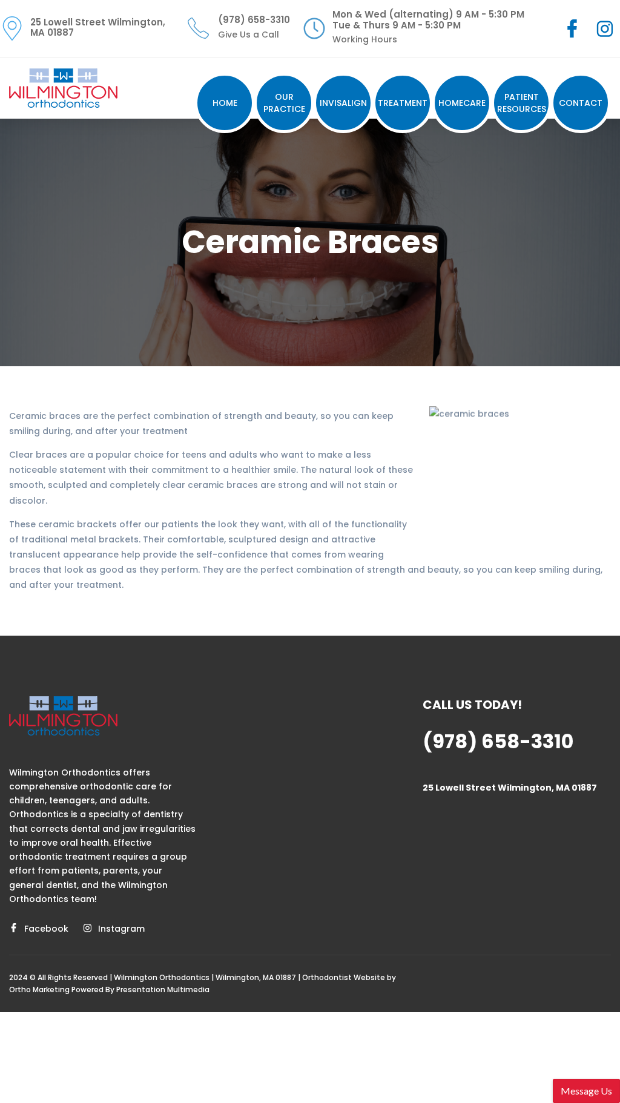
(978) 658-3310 (498, 741)
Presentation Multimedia (162, 989)
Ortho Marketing (39, 989)
